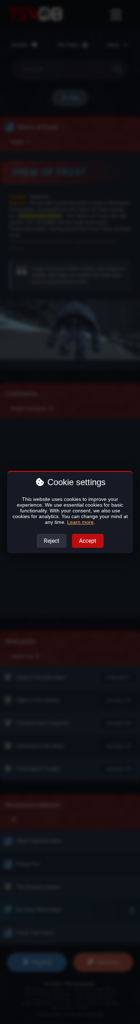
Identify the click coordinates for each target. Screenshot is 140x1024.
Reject (51, 540)
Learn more (80, 522)
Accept (87, 540)
